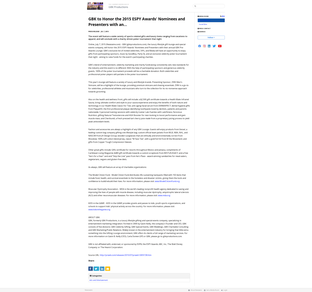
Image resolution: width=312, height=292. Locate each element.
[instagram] (204, 46)
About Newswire (196, 290)
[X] (214, 46)
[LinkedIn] (209, 46)
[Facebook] (200, 46)
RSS (223, 16)
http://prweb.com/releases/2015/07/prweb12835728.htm (125, 255)
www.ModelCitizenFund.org (167, 181)
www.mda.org (164, 195)
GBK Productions (118, 7)
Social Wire (203, 24)
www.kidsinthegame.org (99, 209)
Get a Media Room (212, 290)
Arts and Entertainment (98, 280)
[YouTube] (219, 46)
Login (225, 290)
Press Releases (204, 20)
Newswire (89, 290)
